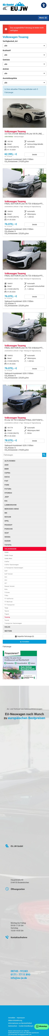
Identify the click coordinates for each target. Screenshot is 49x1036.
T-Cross (7, 592)
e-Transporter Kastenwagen (14, 568)
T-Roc (6, 595)
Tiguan (7, 614)
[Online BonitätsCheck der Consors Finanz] (20, 665)
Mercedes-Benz (12, 509)
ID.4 (6, 580)
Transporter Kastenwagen (13, 623)
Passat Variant (10, 586)
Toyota (8, 545)
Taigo (6, 608)
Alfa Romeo (10, 461)
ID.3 (6, 577)
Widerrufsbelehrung (15, 1020)
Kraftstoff (7, 50)
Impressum (21, 1018)
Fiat (6, 481)
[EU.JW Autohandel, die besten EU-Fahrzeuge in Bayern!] (15, 7)
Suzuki (8, 541)
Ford (7, 485)
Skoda (7, 537)
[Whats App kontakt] (41, 1027)
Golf (6, 571)
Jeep (7, 497)
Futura (8, 489)
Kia (6, 501)
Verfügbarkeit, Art (10, 41)
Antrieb (6, 69)
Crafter (7, 561)
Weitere (8, 631)
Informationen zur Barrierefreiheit (20, 1023)
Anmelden (11, 1018)
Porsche (9, 529)
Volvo (7, 627)
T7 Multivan (9, 601)
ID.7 (6, 583)
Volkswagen (10, 549)
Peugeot (8, 525)
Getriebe (6, 60)
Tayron (7, 611)
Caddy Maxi (8, 558)
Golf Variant (9, 574)
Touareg (7, 617)
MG (6, 513)
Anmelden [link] (25, 642)
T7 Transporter (10, 605)
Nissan (8, 517)
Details (34, 154)
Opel (7, 521)
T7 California (9, 598)
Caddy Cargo (9, 555)
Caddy (7, 552)
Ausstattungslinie (10, 78)
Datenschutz (12, 1026)
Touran (7, 620)
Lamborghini (11, 505)
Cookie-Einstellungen (26, 1026)
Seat (7, 533)
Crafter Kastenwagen (12, 564)
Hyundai (8, 493)
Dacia (7, 477)
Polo (6, 589)
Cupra (7, 473)
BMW (7, 469)
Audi (7, 465)
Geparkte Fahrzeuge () (25, 636)
